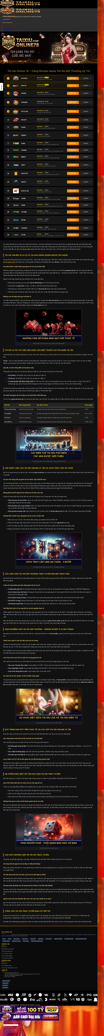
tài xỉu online (27, 249)
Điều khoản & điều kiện (8, 949)
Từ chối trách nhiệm (7, 953)
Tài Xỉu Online (7, 10)
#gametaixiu (5, 983)
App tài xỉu (6, 19)
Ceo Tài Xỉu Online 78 (7, 958)
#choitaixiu (5, 985)
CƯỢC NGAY (73, 78)
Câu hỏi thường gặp (7, 955)
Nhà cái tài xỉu (7, 22)
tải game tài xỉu (6, 941)
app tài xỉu (40, 938)
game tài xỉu (25, 938)
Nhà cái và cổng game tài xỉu (9, 967)
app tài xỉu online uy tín (81, 938)
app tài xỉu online (58, 938)
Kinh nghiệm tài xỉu (9, 16)
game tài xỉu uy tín (16, 941)
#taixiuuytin (5, 987)
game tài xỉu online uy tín (36, 941)
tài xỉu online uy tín (69, 938)
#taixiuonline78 (6, 980)
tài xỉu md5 (33, 938)
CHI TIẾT (86, 78)
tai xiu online (48, 938)
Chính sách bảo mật (7, 951)
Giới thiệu (4, 946)
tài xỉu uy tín (25, 941)
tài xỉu (4, 938)
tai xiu (9, 938)
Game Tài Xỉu (7, 13)
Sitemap (37, 1005)
